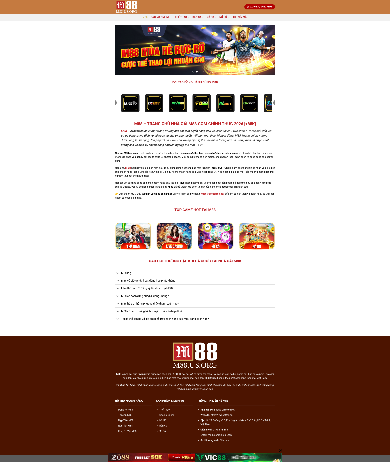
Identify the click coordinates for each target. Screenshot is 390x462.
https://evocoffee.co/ (222, 415)
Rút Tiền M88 (125, 425)
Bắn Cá (196, 17)
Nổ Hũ (223, 17)
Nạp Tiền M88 (125, 420)
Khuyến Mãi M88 (127, 431)
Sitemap (224, 440)
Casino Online (160, 17)
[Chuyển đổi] (118, 273)
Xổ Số (210, 17)
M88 (144, 17)
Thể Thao (181, 17)
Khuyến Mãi (240, 17)
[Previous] (122, 50)
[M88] (130, 7)
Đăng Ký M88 (125, 409)
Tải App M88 (125, 415)
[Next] (268, 50)
